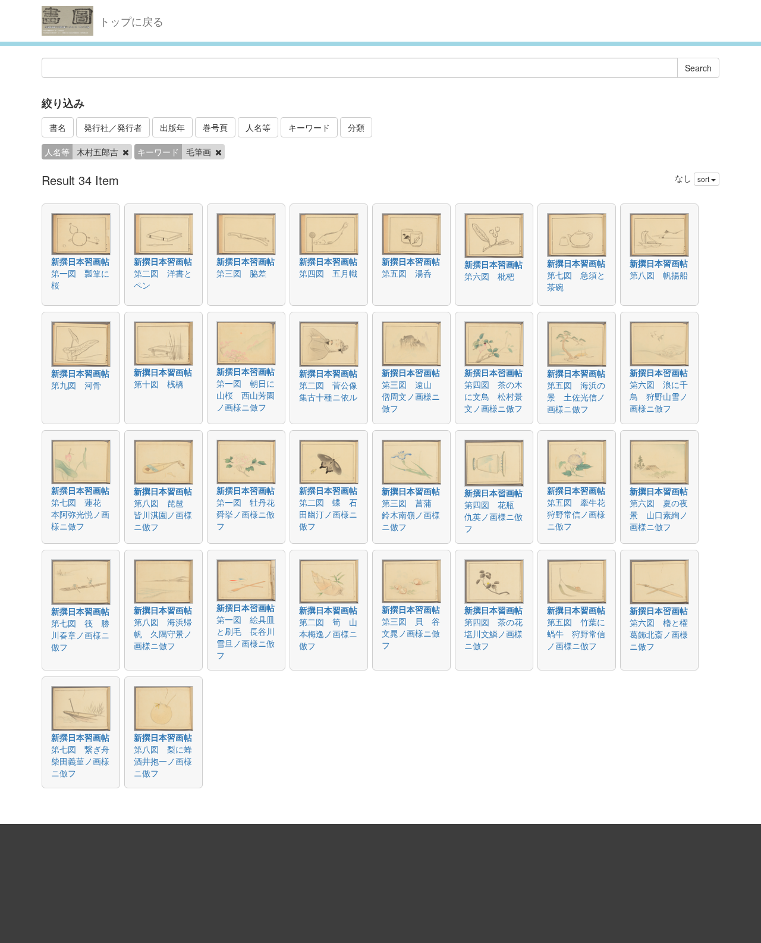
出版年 (172, 127)
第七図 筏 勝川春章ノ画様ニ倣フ (80, 635)
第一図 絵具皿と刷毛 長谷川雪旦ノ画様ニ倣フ (245, 637)
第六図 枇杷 (489, 276)
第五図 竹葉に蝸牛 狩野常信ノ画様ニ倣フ (576, 633)
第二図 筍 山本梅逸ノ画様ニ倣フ (328, 633)
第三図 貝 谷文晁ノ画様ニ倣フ (411, 633)
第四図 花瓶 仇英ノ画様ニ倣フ (493, 516)
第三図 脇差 (241, 273)
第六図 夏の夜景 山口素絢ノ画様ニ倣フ (659, 514)
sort (704, 179)
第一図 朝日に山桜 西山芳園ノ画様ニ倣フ (245, 395)
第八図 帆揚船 (659, 275)
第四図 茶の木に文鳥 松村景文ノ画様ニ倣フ (493, 396)
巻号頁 (215, 127)
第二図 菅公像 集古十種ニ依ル (332, 391)
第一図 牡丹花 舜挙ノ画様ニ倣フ (249, 514)
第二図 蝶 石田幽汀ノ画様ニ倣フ (328, 514)
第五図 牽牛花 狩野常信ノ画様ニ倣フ (580, 514)
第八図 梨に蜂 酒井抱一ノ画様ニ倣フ (167, 761)
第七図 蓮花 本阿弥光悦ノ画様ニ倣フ (80, 514)
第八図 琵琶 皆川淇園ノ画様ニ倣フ (163, 514)
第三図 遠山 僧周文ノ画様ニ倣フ (411, 396)
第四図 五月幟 (328, 273)
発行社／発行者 (113, 127)
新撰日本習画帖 (80, 261)
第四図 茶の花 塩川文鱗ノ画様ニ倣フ (497, 633)
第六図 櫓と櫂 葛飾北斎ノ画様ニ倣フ (663, 634)
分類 (356, 127)
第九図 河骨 (76, 385)
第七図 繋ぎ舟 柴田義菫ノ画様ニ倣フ (84, 761)
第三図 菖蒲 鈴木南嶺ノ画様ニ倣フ (411, 514)
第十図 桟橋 (159, 384)
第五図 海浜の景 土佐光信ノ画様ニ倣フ (576, 397)
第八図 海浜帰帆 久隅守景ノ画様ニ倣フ (163, 633)
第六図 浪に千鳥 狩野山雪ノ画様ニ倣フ (659, 396)
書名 (57, 127)
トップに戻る (131, 21)
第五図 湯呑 (407, 273)
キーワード (309, 127)
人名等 (258, 127)
